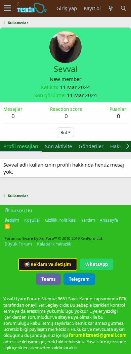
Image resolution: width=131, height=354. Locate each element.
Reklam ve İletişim (47, 264)
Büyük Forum (18, 244)
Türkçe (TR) (20, 210)
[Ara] (123, 8)
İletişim (12, 220)
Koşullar (32, 220)
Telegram (79, 279)
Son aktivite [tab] (58, 146)
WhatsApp (96, 264)
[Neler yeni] (110, 8)
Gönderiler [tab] (91, 146)
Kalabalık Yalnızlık (54, 244)
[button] (7, 8)
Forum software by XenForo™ (54, 238)
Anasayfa (109, 220)
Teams (48, 279)
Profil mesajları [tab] (20, 146)
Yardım (88, 220)
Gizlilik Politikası (60, 220)
